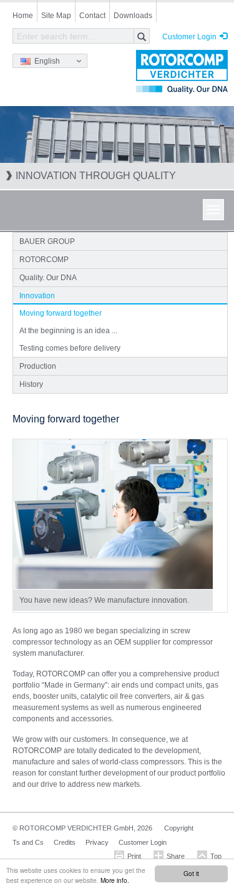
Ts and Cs (28, 842)
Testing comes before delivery (69, 348)
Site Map (56, 15)
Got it (191, 873)
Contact (92, 15)
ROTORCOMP (44, 259)
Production (37, 366)
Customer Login (189, 36)
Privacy (97, 842)
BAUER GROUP (47, 241)
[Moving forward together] (113, 514)
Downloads (133, 15)
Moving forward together (60, 313)
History (31, 384)
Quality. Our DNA (48, 277)
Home (22, 15)
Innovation (37, 295)
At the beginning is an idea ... (68, 330)
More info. (114, 880)
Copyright (178, 828)
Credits (65, 842)
